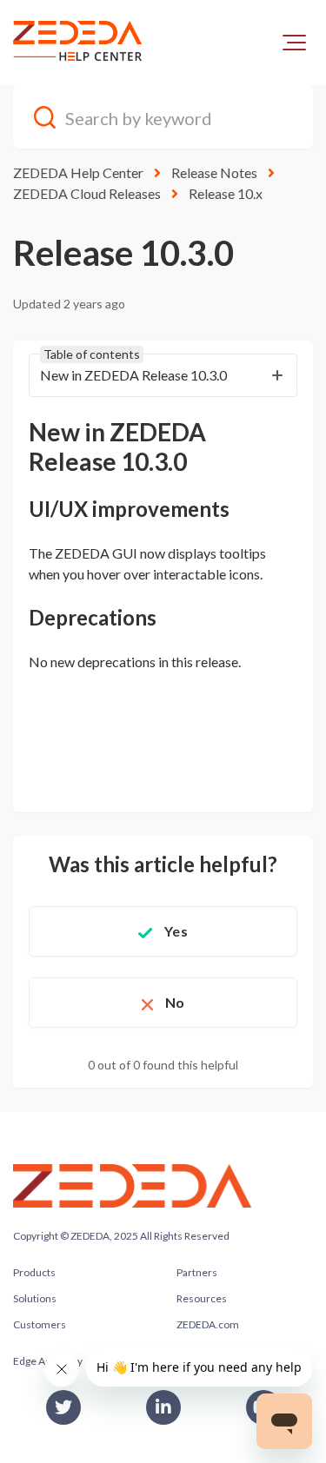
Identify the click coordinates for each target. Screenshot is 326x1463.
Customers (39, 1324)
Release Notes (214, 172)
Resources (201, 1298)
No (174, 1002)
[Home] (78, 42)
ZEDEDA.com (207, 1324)
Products (34, 1272)
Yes (175, 931)
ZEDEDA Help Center (78, 172)
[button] (294, 42)
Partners (196, 1272)
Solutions (35, 1298)
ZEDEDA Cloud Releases (87, 193)
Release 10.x (226, 193)
